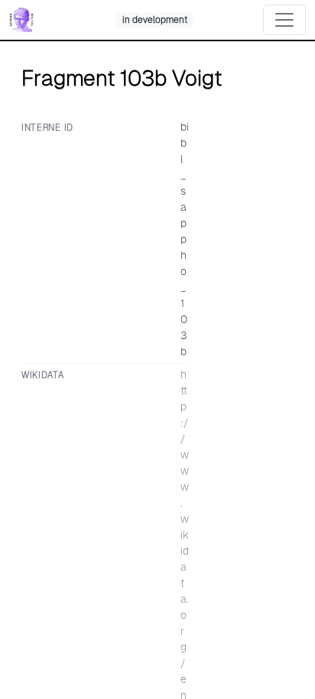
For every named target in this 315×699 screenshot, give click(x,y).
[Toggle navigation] (284, 20)
